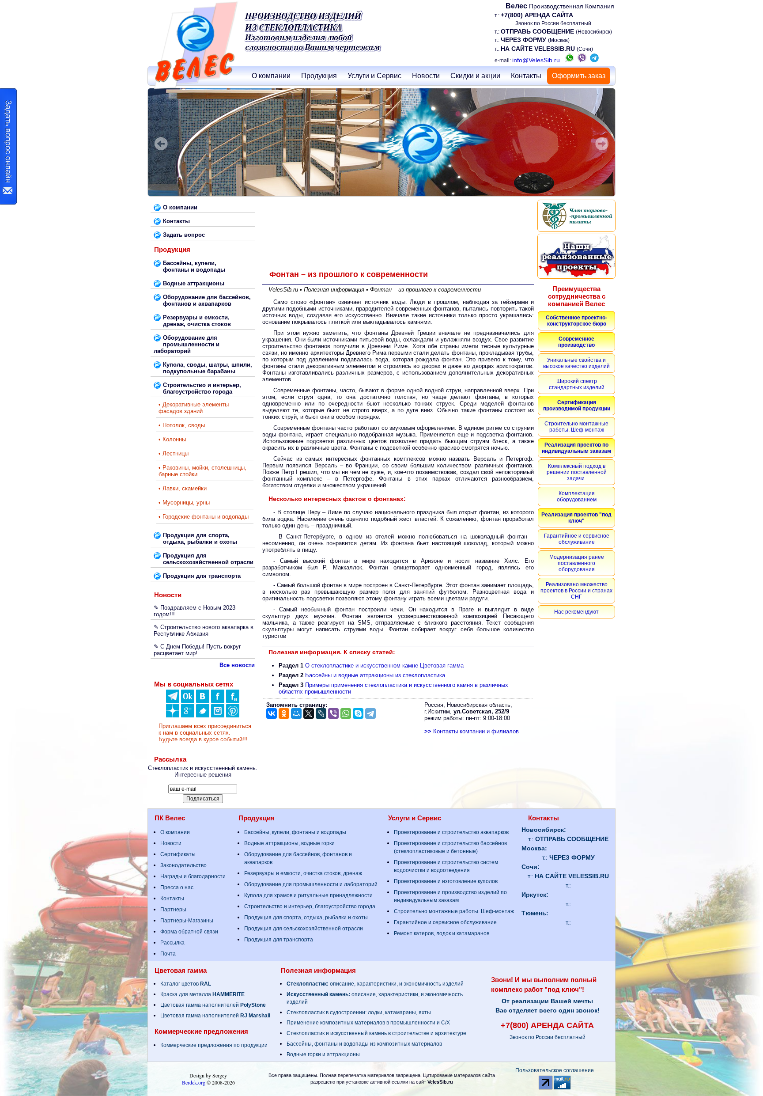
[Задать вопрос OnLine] (8, 146)
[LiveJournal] (321, 713)
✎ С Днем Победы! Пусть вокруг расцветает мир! (197, 649)
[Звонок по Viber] (582, 60)
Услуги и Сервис (374, 76)
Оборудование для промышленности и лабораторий (311, 884)
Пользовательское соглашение (554, 1070)
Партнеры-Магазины (186, 921)
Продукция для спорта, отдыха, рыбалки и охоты (306, 917)
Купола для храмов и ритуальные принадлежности (308, 895)
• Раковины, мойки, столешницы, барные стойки (202, 471)
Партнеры (173, 909)
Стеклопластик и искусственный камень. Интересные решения (202, 771)
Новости (426, 76)
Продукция (319, 76)
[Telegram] (370, 713)
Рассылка (172, 943)
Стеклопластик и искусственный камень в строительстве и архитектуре (376, 1033)
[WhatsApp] (345, 713)
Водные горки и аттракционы (323, 1054)
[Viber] (333, 713)
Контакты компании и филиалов (471, 731)
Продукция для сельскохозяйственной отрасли (303, 928)
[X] (308, 713)
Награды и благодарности (193, 876)
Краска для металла (202, 994)
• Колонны (172, 439)
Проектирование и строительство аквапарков (451, 832)
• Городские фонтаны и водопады (204, 516)
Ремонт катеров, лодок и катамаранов (441, 933)
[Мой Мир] (296, 713)
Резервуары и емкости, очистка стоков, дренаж (303, 873)
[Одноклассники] (187, 701)
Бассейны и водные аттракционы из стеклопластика (375, 675)
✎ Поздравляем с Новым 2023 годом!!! (194, 611)
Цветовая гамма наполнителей (213, 1005)
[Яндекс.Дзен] (172, 701)
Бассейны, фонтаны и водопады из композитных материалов (364, 1044)
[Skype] (358, 713)
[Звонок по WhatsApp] (569, 60)
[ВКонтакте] (202, 701)
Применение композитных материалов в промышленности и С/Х (368, 1023)
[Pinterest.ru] (232, 715)
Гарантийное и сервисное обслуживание (445, 922)
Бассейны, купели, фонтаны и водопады (295, 832)
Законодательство (183, 865)
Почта (168, 954)
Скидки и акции (475, 76)
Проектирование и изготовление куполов (446, 881)
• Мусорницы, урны (184, 502)
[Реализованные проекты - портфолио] (576, 256)
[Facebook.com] (217, 701)
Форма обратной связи (189, 932)
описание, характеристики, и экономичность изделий (375, 984)
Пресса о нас (176, 887)
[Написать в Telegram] (594, 60)
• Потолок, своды (182, 425)
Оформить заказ (578, 76)
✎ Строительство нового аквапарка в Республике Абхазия (203, 630)
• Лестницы (174, 453)
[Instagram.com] (217, 715)
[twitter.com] (202, 715)
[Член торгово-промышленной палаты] (576, 216)
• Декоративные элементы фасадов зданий (194, 407)
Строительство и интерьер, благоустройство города (309, 906)
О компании (271, 76)
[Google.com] (187, 715)
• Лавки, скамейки (183, 488)
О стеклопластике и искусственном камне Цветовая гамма (384, 665)
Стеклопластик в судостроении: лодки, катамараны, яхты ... (361, 1012)
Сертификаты (178, 854)
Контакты (526, 76)
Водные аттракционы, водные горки (289, 843)
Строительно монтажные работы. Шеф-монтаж (454, 911)
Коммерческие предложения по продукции (214, 1045)
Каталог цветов (185, 984)
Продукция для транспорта (278, 940)
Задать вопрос (184, 234)
